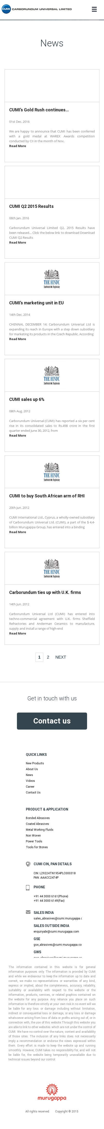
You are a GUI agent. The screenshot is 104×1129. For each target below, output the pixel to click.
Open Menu (94, 9)
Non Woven (33, 835)
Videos (30, 781)
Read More (17, 146)
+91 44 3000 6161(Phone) (51, 896)
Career (30, 786)
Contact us (52, 720)
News (29, 775)
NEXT (60, 657)
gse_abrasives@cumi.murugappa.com (59, 944)
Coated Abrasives (37, 824)
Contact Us (33, 792)
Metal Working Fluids (39, 829)
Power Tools (34, 841)
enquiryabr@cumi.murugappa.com (56, 931)
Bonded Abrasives (38, 818)
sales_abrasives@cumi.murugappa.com (60, 918)
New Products (35, 763)
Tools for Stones (37, 847)
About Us (32, 769)
